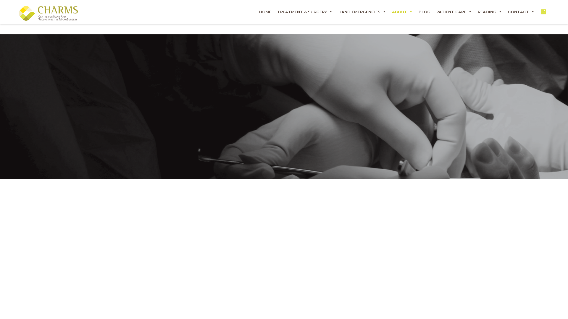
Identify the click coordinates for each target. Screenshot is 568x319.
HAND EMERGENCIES (359, 11)
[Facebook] (543, 12)
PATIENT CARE (451, 11)
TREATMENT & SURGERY (302, 11)
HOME (265, 11)
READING (487, 11)
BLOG (424, 11)
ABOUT (399, 11)
